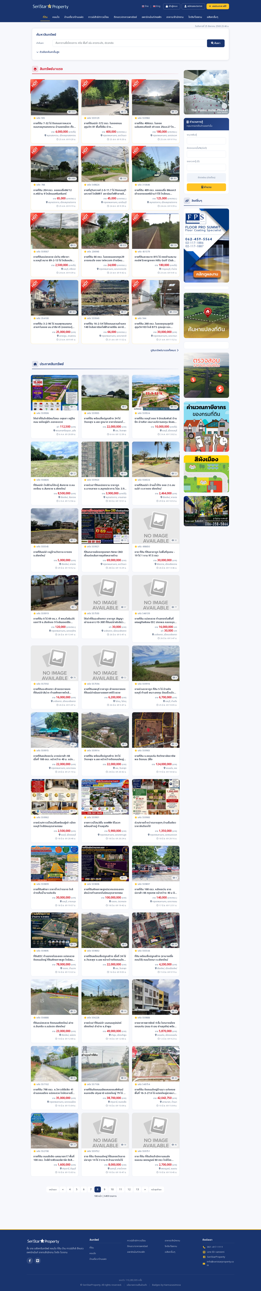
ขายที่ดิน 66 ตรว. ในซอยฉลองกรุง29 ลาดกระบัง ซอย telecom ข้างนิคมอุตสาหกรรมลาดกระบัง (104, 258)
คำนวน (207, 187)
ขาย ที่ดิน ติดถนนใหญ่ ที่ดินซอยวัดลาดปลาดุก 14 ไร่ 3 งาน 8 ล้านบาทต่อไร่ (104, 1158)
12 (129, 1189)
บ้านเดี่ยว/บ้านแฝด (73, 17)
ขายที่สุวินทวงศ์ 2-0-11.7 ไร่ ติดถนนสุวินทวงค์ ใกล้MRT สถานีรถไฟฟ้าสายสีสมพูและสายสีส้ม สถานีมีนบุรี (105, 192)
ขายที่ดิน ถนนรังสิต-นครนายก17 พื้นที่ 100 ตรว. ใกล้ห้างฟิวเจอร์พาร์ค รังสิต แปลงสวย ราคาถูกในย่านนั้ (53, 1158)
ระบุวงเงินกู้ (192, 135)
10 (112, 1189)
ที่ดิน (45, 17)
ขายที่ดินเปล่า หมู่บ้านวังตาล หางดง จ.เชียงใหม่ (52, 553)
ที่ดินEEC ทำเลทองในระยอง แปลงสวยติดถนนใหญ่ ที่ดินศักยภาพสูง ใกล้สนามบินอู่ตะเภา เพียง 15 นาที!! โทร (54, 958)
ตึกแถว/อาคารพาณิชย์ (125, 17)
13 (137, 1189)
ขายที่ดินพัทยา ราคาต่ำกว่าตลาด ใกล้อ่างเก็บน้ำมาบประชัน (53, 891)
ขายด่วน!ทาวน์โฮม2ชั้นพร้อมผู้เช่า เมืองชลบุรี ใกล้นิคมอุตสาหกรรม (54, 824)
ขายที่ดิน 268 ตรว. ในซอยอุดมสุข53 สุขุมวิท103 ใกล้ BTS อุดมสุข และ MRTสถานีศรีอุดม (154, 325)
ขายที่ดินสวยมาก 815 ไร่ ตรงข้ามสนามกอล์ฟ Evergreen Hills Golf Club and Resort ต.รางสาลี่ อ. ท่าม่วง (155, 258)
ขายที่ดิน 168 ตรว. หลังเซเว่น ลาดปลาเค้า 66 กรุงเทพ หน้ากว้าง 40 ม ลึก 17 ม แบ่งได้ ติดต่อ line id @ (155, 891)
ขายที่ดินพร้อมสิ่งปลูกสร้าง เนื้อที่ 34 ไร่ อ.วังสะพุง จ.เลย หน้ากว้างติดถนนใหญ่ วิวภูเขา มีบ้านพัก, (105, 958)
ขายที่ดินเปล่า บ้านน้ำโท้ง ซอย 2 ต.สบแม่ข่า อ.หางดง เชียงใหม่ (155, 487)
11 (120, 1189)
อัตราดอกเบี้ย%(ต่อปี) (197, 148)
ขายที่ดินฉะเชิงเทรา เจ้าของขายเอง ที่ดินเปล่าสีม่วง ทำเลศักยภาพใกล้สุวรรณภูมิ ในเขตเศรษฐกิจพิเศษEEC (52, 691)
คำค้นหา (40, 43)
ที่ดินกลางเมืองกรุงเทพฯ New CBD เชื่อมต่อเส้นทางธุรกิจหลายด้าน (103, 553)
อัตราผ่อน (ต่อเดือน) (206, 177)
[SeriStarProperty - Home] (43, 1242)
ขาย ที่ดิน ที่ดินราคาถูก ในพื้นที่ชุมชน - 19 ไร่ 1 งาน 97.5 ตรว (155, 553)
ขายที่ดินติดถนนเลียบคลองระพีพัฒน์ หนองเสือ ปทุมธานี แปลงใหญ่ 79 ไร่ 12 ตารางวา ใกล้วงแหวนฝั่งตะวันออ (105, 1091)
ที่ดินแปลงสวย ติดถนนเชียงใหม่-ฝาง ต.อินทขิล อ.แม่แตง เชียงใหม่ (53, 1024)
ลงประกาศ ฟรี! (219, 6)
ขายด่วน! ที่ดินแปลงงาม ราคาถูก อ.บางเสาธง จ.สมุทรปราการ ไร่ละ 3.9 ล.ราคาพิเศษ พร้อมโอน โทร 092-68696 (104, 487)
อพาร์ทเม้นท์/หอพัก (152, 17)
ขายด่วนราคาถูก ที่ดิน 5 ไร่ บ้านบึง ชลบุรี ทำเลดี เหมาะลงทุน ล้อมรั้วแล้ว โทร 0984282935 (154, 691)
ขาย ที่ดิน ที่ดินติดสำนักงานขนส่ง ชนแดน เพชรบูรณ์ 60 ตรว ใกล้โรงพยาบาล (153, 1158)
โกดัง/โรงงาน (195, 17)
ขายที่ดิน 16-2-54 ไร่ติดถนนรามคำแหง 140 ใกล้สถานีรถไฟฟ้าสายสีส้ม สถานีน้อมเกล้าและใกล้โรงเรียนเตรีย (105, 325)
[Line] (37, 1260)
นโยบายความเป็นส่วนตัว (137, 1285)
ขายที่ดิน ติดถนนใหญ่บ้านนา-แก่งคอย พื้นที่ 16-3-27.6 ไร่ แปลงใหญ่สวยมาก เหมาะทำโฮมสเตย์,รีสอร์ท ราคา (155, 1091)
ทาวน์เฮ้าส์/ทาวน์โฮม (98, 17)
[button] (187, 92)
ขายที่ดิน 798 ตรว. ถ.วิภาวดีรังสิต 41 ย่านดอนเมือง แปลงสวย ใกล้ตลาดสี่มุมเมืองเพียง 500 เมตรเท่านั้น (54, 1091)
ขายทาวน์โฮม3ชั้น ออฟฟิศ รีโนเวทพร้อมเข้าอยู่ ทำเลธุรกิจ (102, 824)
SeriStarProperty (216, 1257)
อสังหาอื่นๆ (212, 17)
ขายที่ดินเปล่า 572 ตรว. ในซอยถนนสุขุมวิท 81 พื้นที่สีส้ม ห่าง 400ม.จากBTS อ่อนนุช (103, 125)
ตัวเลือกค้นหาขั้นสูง (49, 52)
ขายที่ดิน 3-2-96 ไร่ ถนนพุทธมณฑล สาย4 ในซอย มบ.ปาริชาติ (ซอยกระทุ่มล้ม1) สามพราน (53, 325)
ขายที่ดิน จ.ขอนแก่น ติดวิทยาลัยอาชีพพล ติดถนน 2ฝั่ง (155, 757)
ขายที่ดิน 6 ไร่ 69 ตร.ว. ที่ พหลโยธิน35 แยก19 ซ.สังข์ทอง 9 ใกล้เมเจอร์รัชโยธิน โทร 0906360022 (54, 620)
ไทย (147, 6)
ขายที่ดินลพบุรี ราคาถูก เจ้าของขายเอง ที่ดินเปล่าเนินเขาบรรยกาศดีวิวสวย (105, 691)
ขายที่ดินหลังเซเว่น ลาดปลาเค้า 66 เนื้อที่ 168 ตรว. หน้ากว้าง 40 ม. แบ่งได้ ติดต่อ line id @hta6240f (54, 757)
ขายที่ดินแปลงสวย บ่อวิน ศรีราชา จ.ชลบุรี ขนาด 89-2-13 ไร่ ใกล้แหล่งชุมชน (52, 258)
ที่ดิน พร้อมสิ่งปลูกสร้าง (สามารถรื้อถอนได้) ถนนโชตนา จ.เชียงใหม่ (154, 958)
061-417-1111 (215, 1247)
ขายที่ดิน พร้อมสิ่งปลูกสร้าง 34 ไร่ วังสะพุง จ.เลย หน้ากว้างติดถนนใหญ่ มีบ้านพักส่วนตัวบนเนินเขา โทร (105, 757)
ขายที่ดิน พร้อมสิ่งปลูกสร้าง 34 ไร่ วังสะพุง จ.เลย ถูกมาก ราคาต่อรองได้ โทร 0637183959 (104, 420)
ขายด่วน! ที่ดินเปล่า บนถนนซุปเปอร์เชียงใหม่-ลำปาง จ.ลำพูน (102, 1024)
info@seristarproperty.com (220, 1263)
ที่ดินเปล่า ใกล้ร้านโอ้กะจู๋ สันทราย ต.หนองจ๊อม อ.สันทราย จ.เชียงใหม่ (54, 487)
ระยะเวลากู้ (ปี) (193, 161)
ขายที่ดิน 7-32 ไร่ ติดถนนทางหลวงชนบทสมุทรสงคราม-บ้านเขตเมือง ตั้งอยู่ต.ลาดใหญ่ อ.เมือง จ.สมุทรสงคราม (54, 125)
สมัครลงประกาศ (194, 6)
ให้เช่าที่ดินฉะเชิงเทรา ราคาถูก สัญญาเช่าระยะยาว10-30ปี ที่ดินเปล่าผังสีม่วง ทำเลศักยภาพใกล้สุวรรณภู (104, 620)
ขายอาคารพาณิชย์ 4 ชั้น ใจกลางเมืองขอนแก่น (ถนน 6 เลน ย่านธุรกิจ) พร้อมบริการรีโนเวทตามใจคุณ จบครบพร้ (155, 1024)
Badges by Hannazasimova (166, 1285)
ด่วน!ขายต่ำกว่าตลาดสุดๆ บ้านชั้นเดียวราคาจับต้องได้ (155, 824)
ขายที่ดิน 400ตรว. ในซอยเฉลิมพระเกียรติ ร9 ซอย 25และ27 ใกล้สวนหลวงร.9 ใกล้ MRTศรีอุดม (155, 125)
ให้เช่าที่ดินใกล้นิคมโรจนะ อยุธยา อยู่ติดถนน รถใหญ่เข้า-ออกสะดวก (54, 420)
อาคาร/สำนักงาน (175, 17)
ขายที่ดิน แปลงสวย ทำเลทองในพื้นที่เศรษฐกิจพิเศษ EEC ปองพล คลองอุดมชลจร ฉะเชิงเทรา (155, 620)
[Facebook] (30, 1260)
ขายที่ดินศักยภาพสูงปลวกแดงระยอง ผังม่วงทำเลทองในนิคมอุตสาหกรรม (104, 891)
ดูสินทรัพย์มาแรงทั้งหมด (163, 350)
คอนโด (55, 17)
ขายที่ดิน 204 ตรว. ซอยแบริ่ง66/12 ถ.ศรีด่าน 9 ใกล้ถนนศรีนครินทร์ (52, 192)
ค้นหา (217, 43)
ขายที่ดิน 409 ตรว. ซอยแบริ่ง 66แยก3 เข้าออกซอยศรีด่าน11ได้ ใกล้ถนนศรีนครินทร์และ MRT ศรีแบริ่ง (155, 192)
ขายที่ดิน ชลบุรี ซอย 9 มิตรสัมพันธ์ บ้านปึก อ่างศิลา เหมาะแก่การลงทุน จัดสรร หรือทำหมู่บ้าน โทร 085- (156, 420)
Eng (158, 6)
